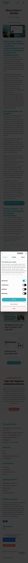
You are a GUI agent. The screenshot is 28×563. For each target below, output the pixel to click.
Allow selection (14, 304)
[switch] (24, 285)
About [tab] (23, 257)
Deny (14, 308)
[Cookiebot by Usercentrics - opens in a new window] (17, 253)
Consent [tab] (5, 257)
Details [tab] (14, 257)
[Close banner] (25, 253)
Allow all (14, 299)
